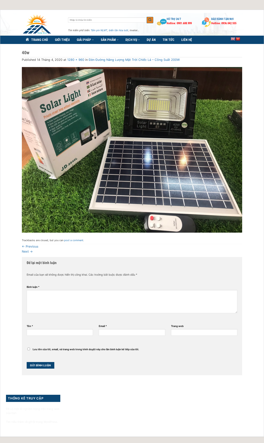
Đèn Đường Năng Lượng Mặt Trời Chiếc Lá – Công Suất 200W (134, 60)
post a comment (73, 240)
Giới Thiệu (62, 40)
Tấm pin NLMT (99, 30)
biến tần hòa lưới (118, 30)
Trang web (177, 326)
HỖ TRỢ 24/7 (174, 19)
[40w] (132, 149)
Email (103, 326)
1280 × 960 (75, 60)
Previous (30, 246)
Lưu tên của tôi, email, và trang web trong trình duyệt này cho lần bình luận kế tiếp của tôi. (86, 349)
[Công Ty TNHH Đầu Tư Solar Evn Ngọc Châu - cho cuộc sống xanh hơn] (42, 24)
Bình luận (33, 287)
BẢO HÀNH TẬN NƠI (222, 19)
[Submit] (150, 20)
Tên (30, 326)
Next (27, 251)
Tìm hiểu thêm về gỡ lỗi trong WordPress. (32, 421)
